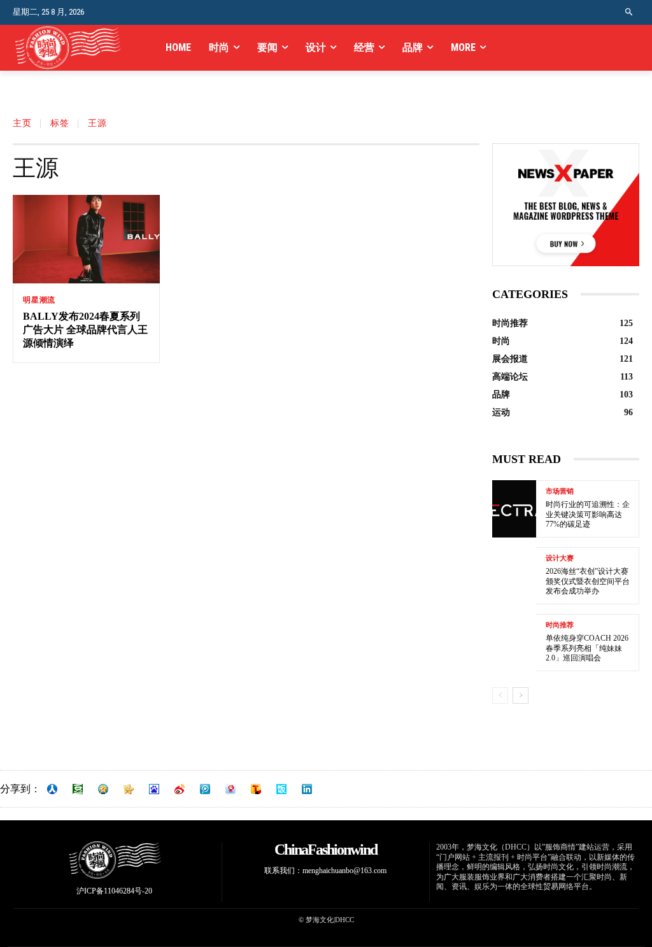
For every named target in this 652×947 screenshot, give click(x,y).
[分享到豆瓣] (78, 789)
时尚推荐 (560, 625)
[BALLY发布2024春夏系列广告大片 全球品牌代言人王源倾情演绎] (86, 239)
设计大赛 (560, 558)
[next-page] (520, 695)
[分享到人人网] (52, 789)
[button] (629, 12)
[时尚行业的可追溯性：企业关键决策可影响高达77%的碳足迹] (514, 509)
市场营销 (560, 491)
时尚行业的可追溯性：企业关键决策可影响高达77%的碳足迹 (588, 514)
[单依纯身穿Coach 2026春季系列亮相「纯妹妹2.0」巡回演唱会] (514, 642)
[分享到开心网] (129, 789)
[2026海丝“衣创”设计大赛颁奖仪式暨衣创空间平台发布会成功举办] (514, 575)
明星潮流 (39, 300)
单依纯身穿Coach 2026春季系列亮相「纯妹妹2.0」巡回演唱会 (587, 648)
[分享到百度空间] (154, 789)
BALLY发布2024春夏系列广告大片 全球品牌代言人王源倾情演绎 (85, 329)
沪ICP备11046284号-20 (114, 890)
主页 (22, 124)
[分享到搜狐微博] (256, 789)
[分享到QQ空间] (103, 789)
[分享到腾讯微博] (205, 789)
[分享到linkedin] (307, 789)
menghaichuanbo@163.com (344, 870)
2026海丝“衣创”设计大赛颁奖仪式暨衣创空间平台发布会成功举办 (588, 581)
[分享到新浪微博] (179, 789)
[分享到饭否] (281, 789)
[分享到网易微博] (230, 789)
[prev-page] (500, 695)
